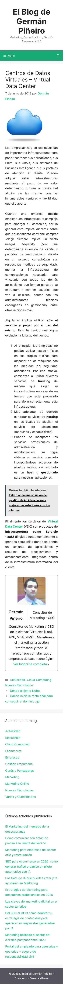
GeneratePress (39, 978)
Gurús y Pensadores (19, 770)
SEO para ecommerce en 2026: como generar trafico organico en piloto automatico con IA (31, 866)
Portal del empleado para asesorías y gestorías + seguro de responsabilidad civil (31, 951)
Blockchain (12, 738)
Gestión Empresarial (19, 764)
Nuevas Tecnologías (19, 685)
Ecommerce (13, 751)
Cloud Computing (39, 680)
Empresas (12, 757)
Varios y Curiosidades (20, 797)
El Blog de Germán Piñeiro (31, 21)
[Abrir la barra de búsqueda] (58, 55)
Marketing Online (17, 783)
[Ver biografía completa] (48, 664)
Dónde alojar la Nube (25, 690)
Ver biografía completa (30, 664)
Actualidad (17, 680)
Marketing (12, 777)
